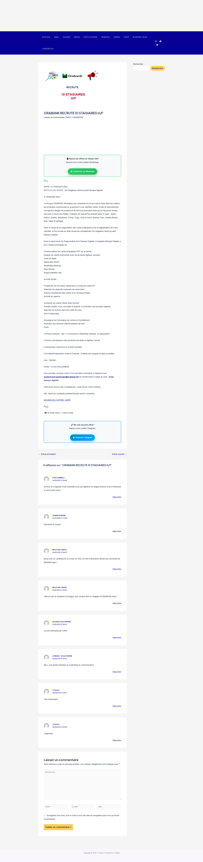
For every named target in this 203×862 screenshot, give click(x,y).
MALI (56, 37)
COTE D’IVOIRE (90, 37)
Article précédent (47, 454)
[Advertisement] (63, 15)
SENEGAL (105, 37)
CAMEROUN (47, 49)
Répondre (117, 497)
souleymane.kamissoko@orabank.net (61, 377)
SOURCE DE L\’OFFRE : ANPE (57, 400)
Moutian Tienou (59, 550)
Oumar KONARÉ (59, 515)
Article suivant (119, 454)
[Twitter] (157, 45)
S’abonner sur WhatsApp (83, 171)
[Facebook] (160, 41)
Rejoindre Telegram (84, 437)
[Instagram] (156, 41)
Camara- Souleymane (62, 656)
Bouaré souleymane (61, 622)
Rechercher (138, 64)
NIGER (77, 37)
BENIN (117, 37)
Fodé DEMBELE (58, 478)
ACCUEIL (46, 37)
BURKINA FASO (140, 37)
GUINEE (66, 37)
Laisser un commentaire (54, 117)
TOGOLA (56, 690)
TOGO (126, 37)
